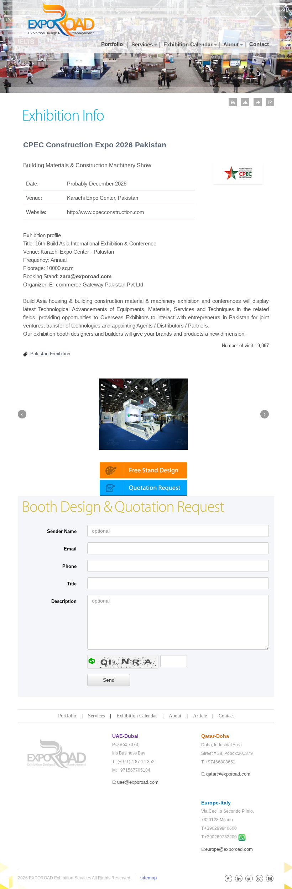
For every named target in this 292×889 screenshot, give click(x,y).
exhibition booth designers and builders (78, 334)
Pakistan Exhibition (50, 353)
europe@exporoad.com (229, 849)
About (175, 715)
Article (200, 715)
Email (70, 549)
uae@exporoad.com (137, 782)
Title (72, 583)
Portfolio (67, 715)
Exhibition (111, 243)
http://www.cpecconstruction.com (105, 212)
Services (96, 715)
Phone (69, 566)
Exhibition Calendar (136, 715)
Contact (226, 715)
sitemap (148, 877)
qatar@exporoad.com (228, 774)
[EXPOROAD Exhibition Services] (64, 19)
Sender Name (62, 531)
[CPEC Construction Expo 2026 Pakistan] (238, 172)
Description (64, 601)
